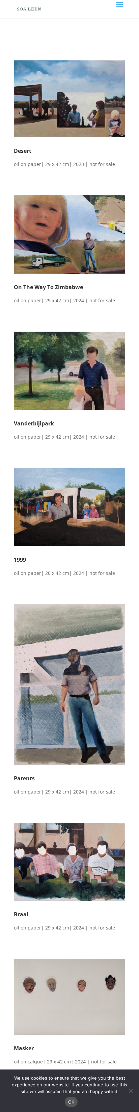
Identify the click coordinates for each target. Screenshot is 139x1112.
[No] (130, 1090)
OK (71, 1102)
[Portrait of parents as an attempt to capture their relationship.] (69, 763)
